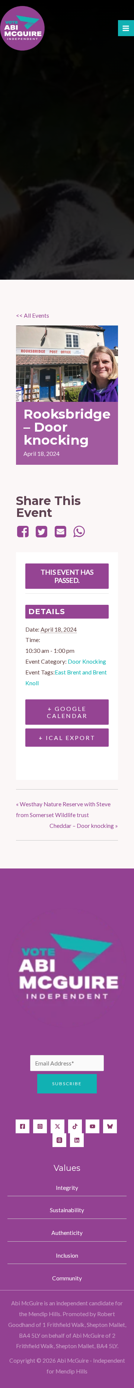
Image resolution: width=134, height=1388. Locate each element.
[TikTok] (75, 1126)
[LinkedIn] (77, 1140)
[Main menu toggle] (126, 28)
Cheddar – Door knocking (84, 825)
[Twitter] (41, 531)
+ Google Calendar (67, 712)
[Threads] (59, 1140)
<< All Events (32, 315)
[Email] (60, 531)
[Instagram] (40, 1126)
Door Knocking (87, 661)
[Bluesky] (110, 1126)
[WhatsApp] (79, 531)
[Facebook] (24, 531)
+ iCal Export (67, 737)
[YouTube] (92, 1126)
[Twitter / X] (57, 1126)
